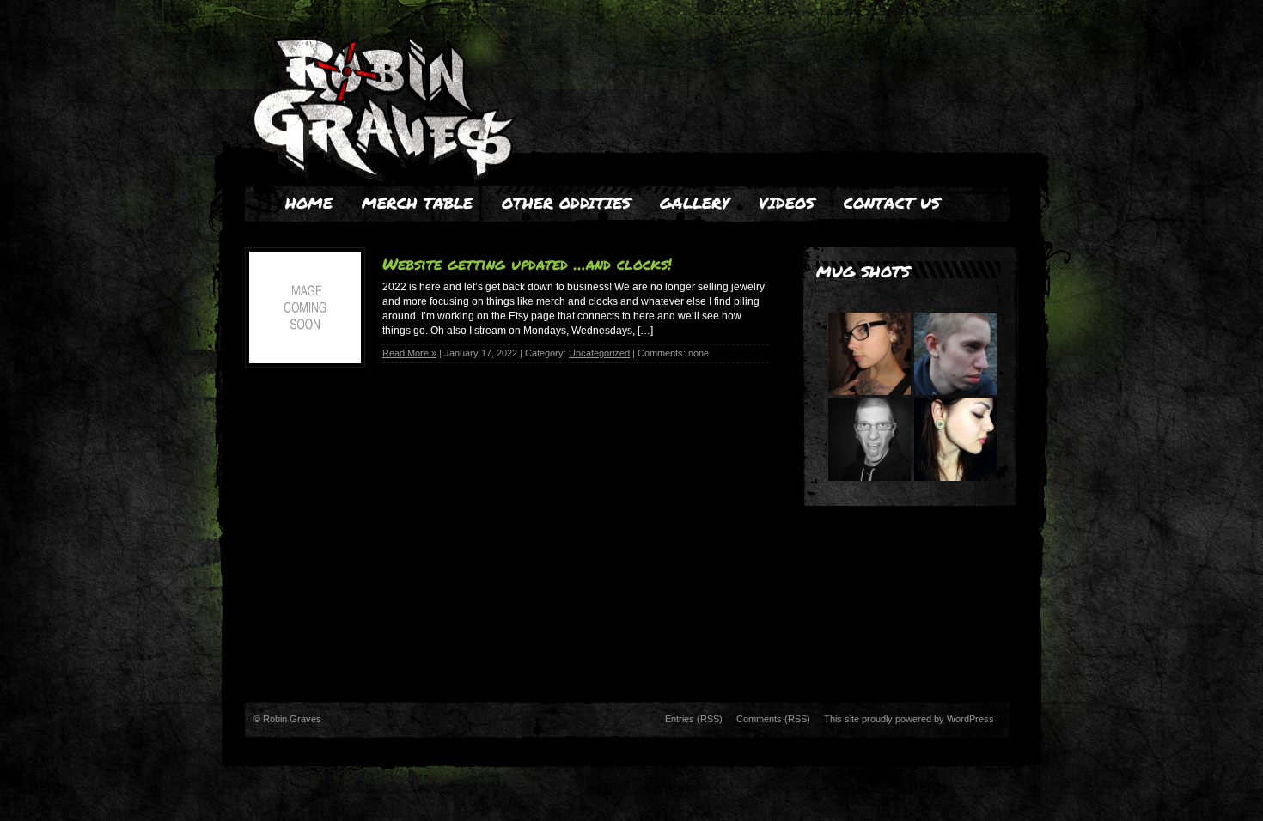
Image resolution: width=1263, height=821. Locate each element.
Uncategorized (599, 353)
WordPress (970, 719)
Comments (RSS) (773, 719)
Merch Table (417, 203)
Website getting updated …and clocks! (527, 263)
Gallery (694, 203)
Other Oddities (566, 203)
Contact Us (892, 203)
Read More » (409, 353)
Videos (787, 203)
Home (309, 203)
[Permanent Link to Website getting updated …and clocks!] (305, 359)
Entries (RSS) (694, 719)
